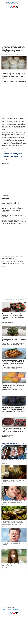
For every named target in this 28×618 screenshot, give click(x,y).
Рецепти (17, 54)
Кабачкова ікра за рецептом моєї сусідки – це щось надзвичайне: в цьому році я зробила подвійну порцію (13, 362)
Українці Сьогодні (12, 2)
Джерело (20, 83)
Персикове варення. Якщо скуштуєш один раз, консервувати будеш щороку (13, 385)
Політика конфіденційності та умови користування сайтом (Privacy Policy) (10, 610)
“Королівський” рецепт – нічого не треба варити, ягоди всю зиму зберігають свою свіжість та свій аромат (14, 316)
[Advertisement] (14, 25)
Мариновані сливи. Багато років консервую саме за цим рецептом (13, 408)
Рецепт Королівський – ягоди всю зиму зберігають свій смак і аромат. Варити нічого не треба (13, 430)
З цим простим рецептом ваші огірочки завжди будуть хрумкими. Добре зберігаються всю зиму (14, 339)
